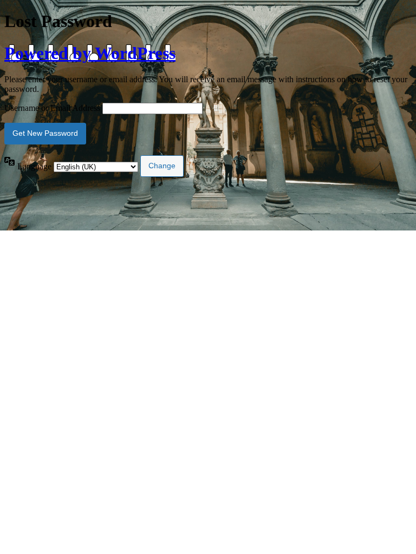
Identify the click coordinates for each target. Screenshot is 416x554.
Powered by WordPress (90, 53)
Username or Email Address (52, 108)
